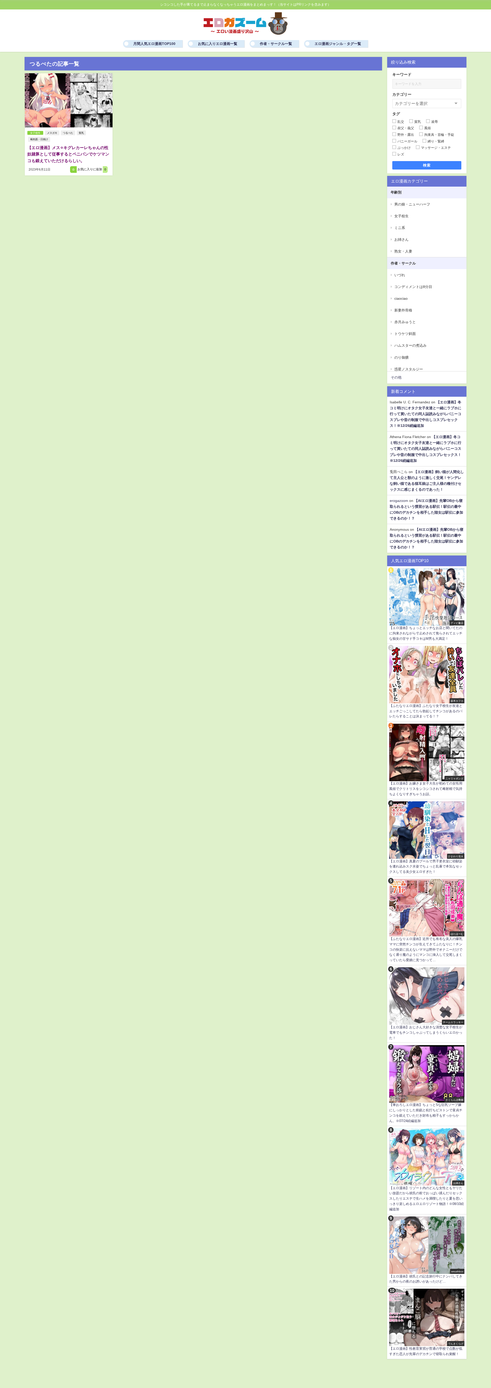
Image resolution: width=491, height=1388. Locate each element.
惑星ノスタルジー (408, 369)
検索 (427, 165)
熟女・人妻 (403, 251)
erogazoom (399, 500)
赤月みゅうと (405, 322)
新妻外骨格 (403, 310)
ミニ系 (399, 228)
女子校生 (35, 133)
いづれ (399, 275)
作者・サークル (403, 263)
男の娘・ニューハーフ (412, 204)
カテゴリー (401, 94)
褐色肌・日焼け (39, 139)
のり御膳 (401, 357)
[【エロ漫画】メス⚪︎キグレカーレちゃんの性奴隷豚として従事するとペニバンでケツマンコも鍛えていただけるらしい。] (69, 100)
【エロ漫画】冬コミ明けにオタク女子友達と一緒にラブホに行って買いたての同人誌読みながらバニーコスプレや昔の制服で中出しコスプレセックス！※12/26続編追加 (425, 413)
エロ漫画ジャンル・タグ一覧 (338, 43)
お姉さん (401, 239)
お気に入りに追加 (91, 169)
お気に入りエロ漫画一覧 (217, 43)
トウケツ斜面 (405, 333)
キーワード (401, 74)
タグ (396, 114)
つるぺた (68, 133)
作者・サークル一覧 (276, 43)
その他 (396, 377)
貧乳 (81, 133)
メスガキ (52, 133)
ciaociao (401, 298)
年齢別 (396, 192)
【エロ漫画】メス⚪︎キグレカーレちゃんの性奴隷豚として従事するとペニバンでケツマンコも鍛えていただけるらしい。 (68, 154)
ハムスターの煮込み (410, 345)
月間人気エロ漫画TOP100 (154, 43)
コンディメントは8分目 (413, 286)
